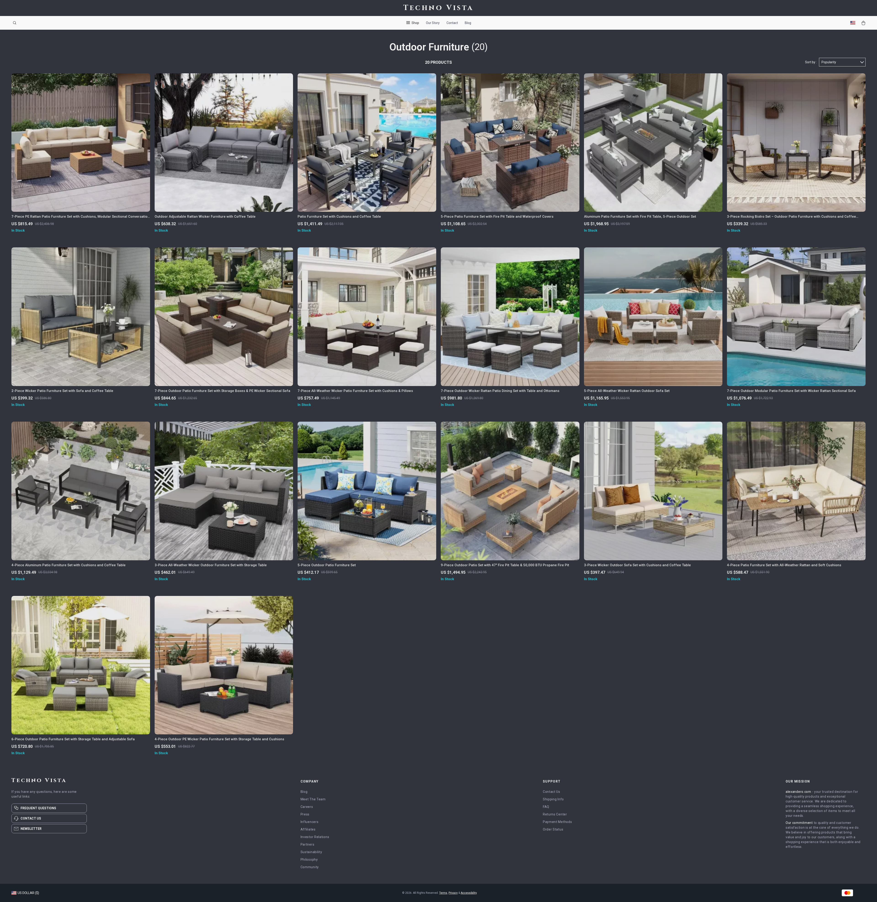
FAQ (546, 807)
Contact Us (551, 792)
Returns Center (555, 814)
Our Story (433, 23)
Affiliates (308, 829)
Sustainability (311, 852)
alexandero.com (798, 792)
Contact (452, 23)
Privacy (453, 892)
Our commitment (799, 823)
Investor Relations (315, 837)
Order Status (553, 829)
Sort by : (811, 62)
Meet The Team (313, 799)
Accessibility (469, 892)
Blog (468, 23)
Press (305, 814)
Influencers (310, 822)
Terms (443, 892)
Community (310, 867)
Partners (307, 844)
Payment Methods (557, 822)
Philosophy (309, 859)
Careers (307, 807)
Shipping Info (553, 799)
